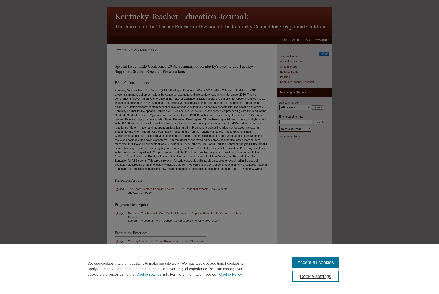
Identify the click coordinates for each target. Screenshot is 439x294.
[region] (219, 269)
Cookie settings (148, 274)
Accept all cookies (315, 262)
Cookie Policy (230, 274)
